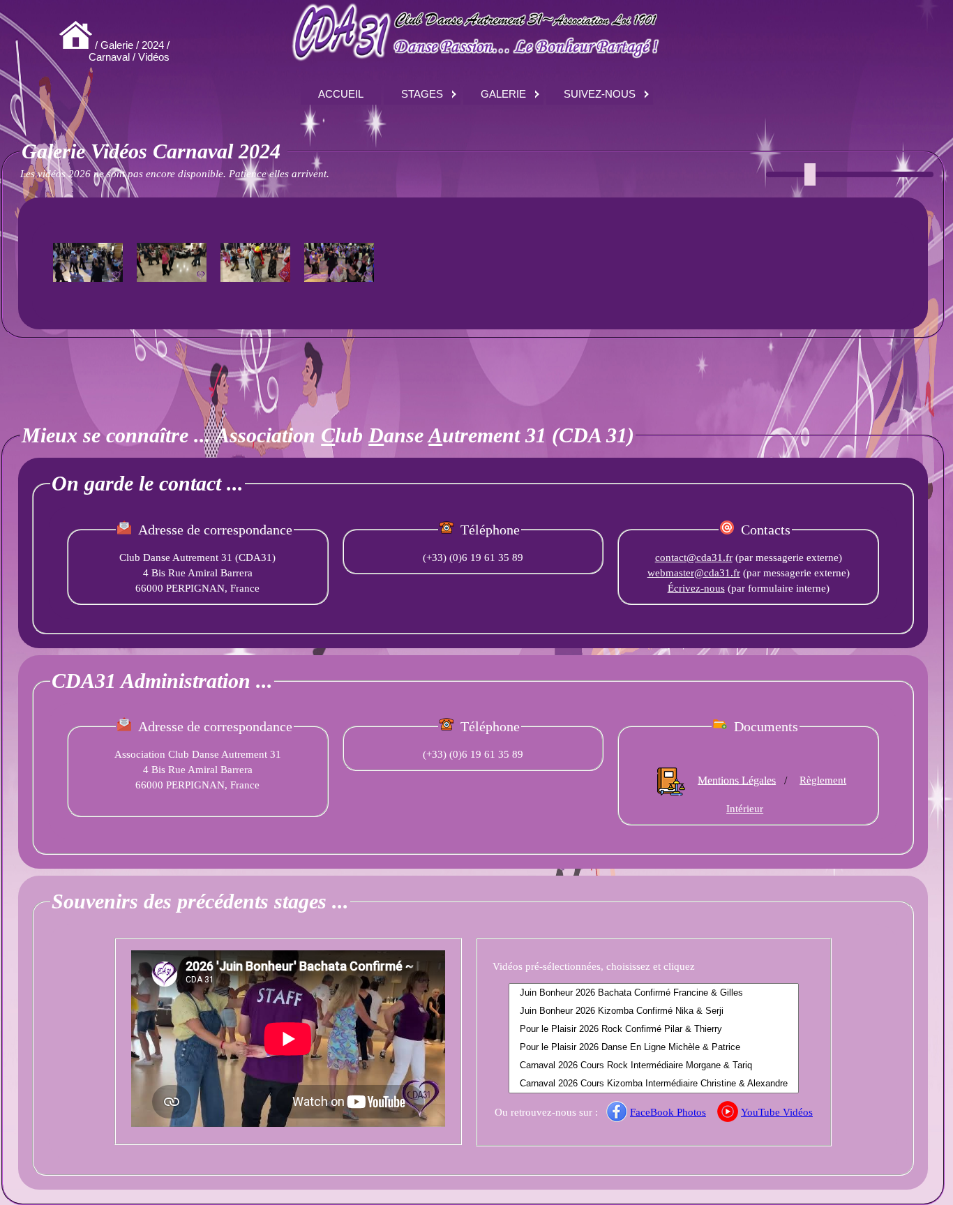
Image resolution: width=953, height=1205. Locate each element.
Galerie (503, 94)
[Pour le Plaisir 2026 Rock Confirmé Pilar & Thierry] (653, 1029)
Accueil (340, 94)
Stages (422, 94)
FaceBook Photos (668, 1112)
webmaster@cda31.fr (693, 572)
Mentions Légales (737, 780)
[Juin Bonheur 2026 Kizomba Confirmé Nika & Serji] (653, 1011)
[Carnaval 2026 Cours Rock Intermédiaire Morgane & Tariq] (653, 1065)
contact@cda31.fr (694, 557)
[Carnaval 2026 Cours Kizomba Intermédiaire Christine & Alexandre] (653, 1084)
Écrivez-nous (696, 588)
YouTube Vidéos (777, 1112)
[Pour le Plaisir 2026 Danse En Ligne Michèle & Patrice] (653, 1047)
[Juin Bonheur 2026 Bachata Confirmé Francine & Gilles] (653, 993)
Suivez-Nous (600, 94)
